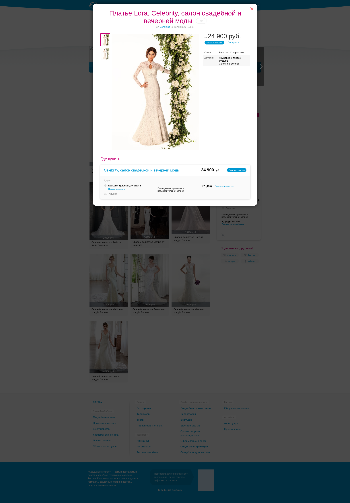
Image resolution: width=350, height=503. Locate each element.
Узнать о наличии (214, 43)
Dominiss (165, 26)
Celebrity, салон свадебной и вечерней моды (142, 170)
